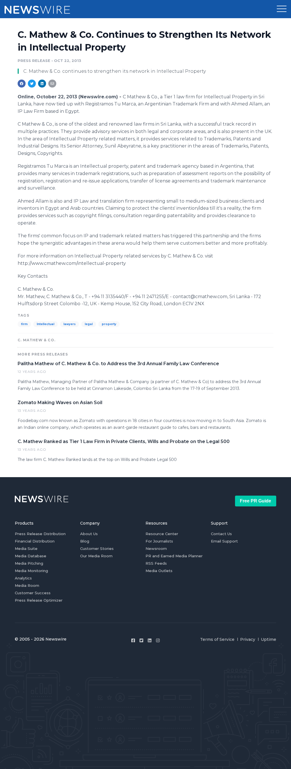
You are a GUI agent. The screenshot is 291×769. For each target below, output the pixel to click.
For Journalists (159, 541)
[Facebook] (133, 640)
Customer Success (33, 593)
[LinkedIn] (149, 640)
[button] (281, 9)
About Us (89, 533)
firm (24, 324)
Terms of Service (217, 639)
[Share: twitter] (32, 83)
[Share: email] (52, 83)
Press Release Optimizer (39, 600)
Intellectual (45, 324)
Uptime (268, 639)
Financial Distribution (35, 541)
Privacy (247, 639)
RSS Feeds (156, 563)
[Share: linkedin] (42, 83)
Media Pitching (29, 563)
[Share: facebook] (21, 83)
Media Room (27, 585)
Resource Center (162, 533)
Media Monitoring (31, 570)
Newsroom (156, 548)
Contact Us (221, 533)
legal (89, 324)
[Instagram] (158, 640)
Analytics (23, 578)
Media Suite (26, 548)
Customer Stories (97, 548)
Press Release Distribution (40, 533)
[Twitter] (141, 640)
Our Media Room (96, 556)
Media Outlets (159, 570)
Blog (84, 541)
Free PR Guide (255, 500)
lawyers (69, 324)
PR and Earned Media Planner (174, 556)
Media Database (30, 556)
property (109, 324)
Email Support (224, 541)
